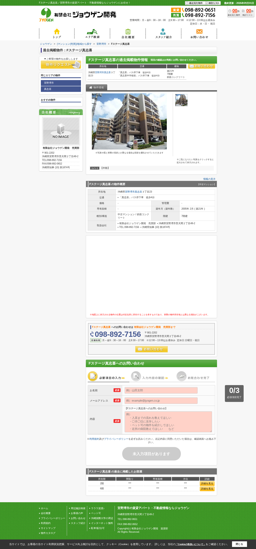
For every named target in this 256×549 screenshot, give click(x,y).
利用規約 (94, 438)
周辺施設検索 (78, 508)
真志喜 (107, 72)
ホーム (44, 508)
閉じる (239, 544)
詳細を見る (207, 483)
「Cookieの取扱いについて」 (191, 544)
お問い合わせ (78, 518)
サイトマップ (48, 528)
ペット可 (96, 513)
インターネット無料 (102, 523)
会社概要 (46, 513)
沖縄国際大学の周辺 (102, 518)
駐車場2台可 (98, 528)
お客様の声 (77, 513)
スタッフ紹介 (78, 523)
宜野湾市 (99, 72)
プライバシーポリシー (116, 438)
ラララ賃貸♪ (98, 508)
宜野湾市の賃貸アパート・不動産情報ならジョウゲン (153, 508)
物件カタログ (48, 533)
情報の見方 (209, 179)
